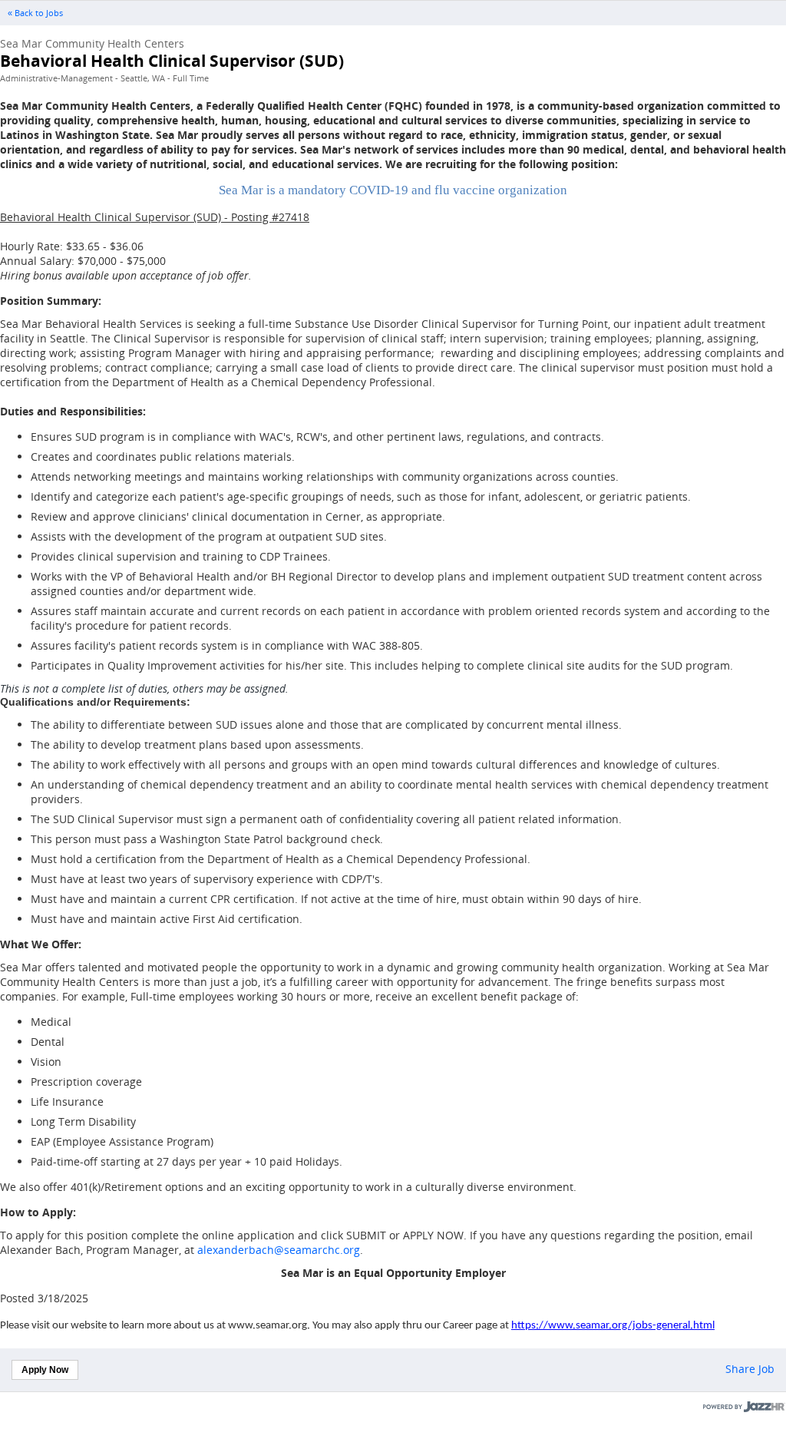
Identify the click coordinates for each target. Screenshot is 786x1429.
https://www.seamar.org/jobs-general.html (613, 1325)
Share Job (749, 1368)
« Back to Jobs (35, 13)
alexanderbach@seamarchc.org (278, 1249)
